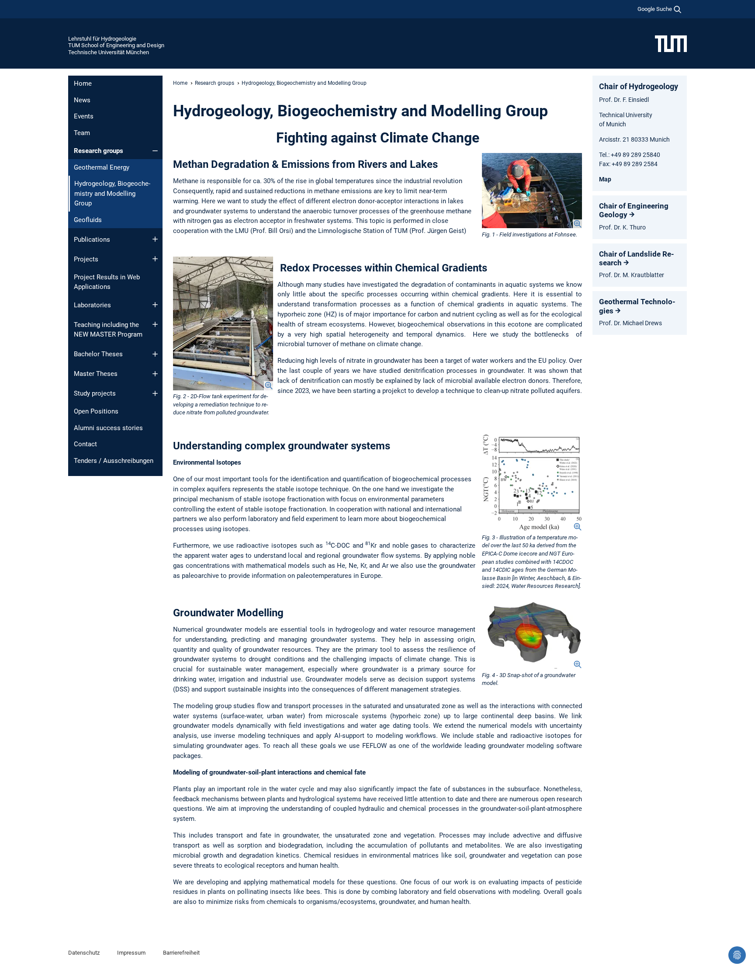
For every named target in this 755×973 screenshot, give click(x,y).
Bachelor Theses (98, 354)
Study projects (95, 393)
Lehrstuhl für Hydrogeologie (102, 38)
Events (84, 116)
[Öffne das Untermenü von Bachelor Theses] (155, 354)
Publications (92, 239)
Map (605, 179)
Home (83, 83)
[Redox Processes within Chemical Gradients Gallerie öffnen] (223, 323)
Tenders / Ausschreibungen (113, 461)
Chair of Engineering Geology (633, 210)
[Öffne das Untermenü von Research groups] (155, 151)
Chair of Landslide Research (636, 258)
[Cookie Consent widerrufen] (737, 955)
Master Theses (96, 374)
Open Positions (96, 411)
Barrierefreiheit (181, 952)
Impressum (131, 952)
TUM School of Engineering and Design (116, 45)
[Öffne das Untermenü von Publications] (155, 239)
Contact (85, 444)
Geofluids (88, 220)
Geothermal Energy (101, 167)
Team (82, 133)
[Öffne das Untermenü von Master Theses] (155, 373)
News (82, 100)
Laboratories (92, 305)
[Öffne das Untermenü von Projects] (155, 259)
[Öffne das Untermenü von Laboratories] (155, 304)
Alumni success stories (108, 428)
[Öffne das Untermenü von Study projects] (155, 393)
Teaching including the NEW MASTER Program (108, 330)
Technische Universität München (108, 52)
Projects (86, 259)
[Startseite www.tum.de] (671, 43)
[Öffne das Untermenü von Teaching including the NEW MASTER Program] (155, 324)
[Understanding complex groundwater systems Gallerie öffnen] (532, 482)
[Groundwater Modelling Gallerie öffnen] (532, 635)
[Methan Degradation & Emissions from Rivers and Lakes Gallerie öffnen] (532, 190)
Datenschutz (84, 952)
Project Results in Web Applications (107, 282)
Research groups (98, 151)
